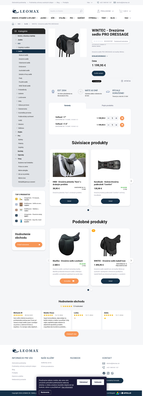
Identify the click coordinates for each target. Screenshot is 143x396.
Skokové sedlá (23, 55)
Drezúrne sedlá (23, 59)
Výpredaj (21, 155)
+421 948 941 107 (112, 367)
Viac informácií (67, 387)
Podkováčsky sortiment (26, 116)
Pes (19, 136)
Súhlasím (97, 382)
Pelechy (20, 143)
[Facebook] (104, 372)
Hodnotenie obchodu (71, 301)
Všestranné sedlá (24, 63)
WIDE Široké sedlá (24, 86)
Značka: (96, 46)
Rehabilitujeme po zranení (26, 182)
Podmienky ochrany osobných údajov (41, 2)
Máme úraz (22, 178)
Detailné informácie (99, 56)
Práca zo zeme (23, 166)
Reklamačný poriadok (19, 379)
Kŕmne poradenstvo (47, 366)
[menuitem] (25, 18)
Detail (69, 201)
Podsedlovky (22, 90)
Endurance (22, 66)
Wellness (21, 128)
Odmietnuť (84, 382)
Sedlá (20, 51)
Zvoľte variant (98, 73)
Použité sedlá (23, 82)
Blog (58, 2)
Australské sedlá (24, 70)
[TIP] (110, 244)
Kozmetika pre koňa (24, 113)
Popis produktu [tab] (107, 105)
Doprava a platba (17, 376)
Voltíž (20, 120)
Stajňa (20, 132)
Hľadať (81, 11)
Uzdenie (20, 93)
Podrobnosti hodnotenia (121, 41)
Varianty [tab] (67, 105)
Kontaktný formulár (112, 380)
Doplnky (21, 147)
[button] (88, 210)
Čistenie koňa (22, 109)
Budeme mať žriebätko (25, 162)
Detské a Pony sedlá (25, 74)
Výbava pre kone (23, 105)
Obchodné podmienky (19, 2)
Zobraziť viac (71, 334)
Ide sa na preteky (23, 174)
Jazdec (20, 40)
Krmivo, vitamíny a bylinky (26, 36)
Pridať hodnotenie (23, 244)
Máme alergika (23, 170)
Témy (19, 159)
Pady (20, 78)
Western (21, 124)
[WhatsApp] (112, 372)
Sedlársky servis (46, 363)
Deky (19, 101)
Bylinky (20, 139)
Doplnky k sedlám (24, 47)
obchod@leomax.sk (113, 363)
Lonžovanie (22, 97)
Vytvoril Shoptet (110, 393)
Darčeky (20, 151)
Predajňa (66, 2)
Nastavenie (45, 392)
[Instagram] (108, 372)
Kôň (19, 43)
